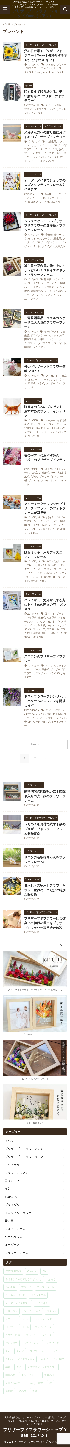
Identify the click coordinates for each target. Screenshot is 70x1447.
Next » (35, 744)
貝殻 (44, 632)
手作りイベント (29, 1375)
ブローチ (47, 1335)
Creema (31, 1271)
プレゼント (46, 68)
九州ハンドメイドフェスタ (20, 1359)
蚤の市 (22, 1391)
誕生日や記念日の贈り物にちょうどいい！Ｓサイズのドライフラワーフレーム (45, 270)
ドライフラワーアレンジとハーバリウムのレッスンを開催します (45, 701)
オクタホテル (38, 1295)
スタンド (52, 1311)
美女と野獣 (44, 565)
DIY (44, 1271)
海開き (36, 632)
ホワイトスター (32, 1343)
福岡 (50, 717)
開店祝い (33, 201)
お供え (51, 1279)
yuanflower (49, 72)
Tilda (44, 524)
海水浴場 (38, 636)
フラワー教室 (52, 710)
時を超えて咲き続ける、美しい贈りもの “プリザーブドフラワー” (45, 96)
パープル (10, 1327)
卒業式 (31, 383)
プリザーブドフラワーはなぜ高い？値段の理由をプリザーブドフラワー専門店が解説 (45, 923)
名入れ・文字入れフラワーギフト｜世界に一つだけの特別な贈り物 (45, 890)
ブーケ (46, 238)
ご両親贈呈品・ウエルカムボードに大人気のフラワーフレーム (45, 322)
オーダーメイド (50, 283)
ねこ (62, 427)
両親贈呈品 (37, 290)
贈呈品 (48, 468)
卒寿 (7, 1367)
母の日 (49, 105)
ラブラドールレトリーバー (44, 1351)
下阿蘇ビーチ (55, 632)
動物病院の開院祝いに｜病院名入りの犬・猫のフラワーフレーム (45, 796)
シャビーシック (32, 1311)
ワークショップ (41, 721)
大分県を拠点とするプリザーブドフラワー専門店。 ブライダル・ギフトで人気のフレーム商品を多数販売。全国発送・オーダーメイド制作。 (35, 1420)
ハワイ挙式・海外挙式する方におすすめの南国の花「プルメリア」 (45, 604)
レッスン (40, 713)
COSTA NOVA (13, 1271)
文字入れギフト (13, 1383)
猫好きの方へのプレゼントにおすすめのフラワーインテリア (45, 411)
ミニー (31, 572)
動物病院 (59, 1359)
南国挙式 (51, 617)
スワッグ (10, 1319)
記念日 (48, 193)
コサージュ (11, 1311)
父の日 (60, 72)
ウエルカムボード (15, 1295)
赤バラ (57, 234)
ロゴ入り (55, 201)
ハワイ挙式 (30, 617)
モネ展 (20, 1351)
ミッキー (38, 569)
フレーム (31, 1335)
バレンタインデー (44, 1319)
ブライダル (37, 112)
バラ (56, 521)
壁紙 (18, 1367)
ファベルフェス (43, 1327)
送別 (30, 379)
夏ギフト (29, 72)
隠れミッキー (53, 572)
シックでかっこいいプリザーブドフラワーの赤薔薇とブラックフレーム (45, 225)
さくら (54, 379)
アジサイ (26, 1287)
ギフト (39, 153)
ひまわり (50, 64)
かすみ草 (10, 1287)
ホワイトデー (54, 1343)
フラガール (53, 629)
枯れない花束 (36, 1383)
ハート (25, 1319)
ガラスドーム (42, 379)
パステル (38, 576)
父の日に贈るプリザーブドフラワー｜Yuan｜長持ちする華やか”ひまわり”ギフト (45, 55)
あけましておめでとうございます (23, 1279)
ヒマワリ (59, 68)
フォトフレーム (57, 424)
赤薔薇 (49, 234)
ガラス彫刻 (53, 427)
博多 (49, 713)
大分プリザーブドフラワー (42, 1367)
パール (25, 1327)
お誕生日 (59, 105)
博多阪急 (58, 713)
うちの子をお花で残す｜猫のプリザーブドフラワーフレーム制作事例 (45, 828)
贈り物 (36, 246)
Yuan (38, 72)
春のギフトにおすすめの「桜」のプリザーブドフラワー (45, 459)
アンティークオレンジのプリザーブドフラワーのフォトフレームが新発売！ (45, 508)
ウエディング (54, 286)
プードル (29, 153)
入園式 (44, 1359)
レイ (49, 625)
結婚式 (45, 472)
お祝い (53, 109)
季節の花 (10, 1375)
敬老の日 (49, 1375)
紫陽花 (9, 1391)
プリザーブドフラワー (36, 109)
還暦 (34, 1391)
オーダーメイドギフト (17, 1303)
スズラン (50, 665)
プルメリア (44, 160)
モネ (7, 1351)
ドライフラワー (36, 286)
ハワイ (56, 625)
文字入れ (44, 201)
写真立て (29, 427)
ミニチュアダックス (46, 149)
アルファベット (45, 1287)
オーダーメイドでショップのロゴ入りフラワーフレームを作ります (45, 184)
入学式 (40, 383)
